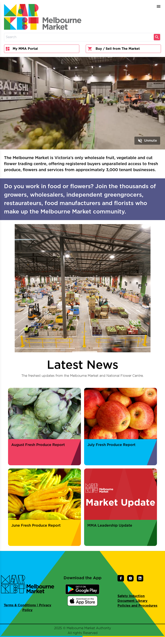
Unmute (147, 140)
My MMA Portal (25, 48)
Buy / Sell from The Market (118, 48)
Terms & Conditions (20, 605)
